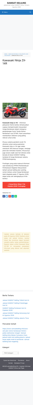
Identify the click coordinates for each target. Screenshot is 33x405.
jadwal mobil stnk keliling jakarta (14, 337)
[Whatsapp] (15, 196)
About (28, 360)
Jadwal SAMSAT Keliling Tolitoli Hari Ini (16, 300)
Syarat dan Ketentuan (9, 360)
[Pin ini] (9, 196)
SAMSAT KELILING (16, 3)
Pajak (22, 368)
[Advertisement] (16, 32)
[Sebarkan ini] (4, 196)
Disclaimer (21, 360)
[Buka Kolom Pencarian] (30, 12)
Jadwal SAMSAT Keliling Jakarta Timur (16, 318)
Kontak (11, 363)
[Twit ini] (7, 196)
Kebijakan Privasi (19, 363)
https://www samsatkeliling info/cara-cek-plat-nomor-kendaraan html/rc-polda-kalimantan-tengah (15, 331)
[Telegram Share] (12, 196)
